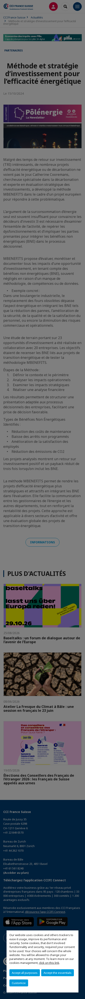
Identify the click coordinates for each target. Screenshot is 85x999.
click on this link (49, 963)
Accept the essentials (57, 973)
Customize (19, 983)
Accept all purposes (24, 973)
